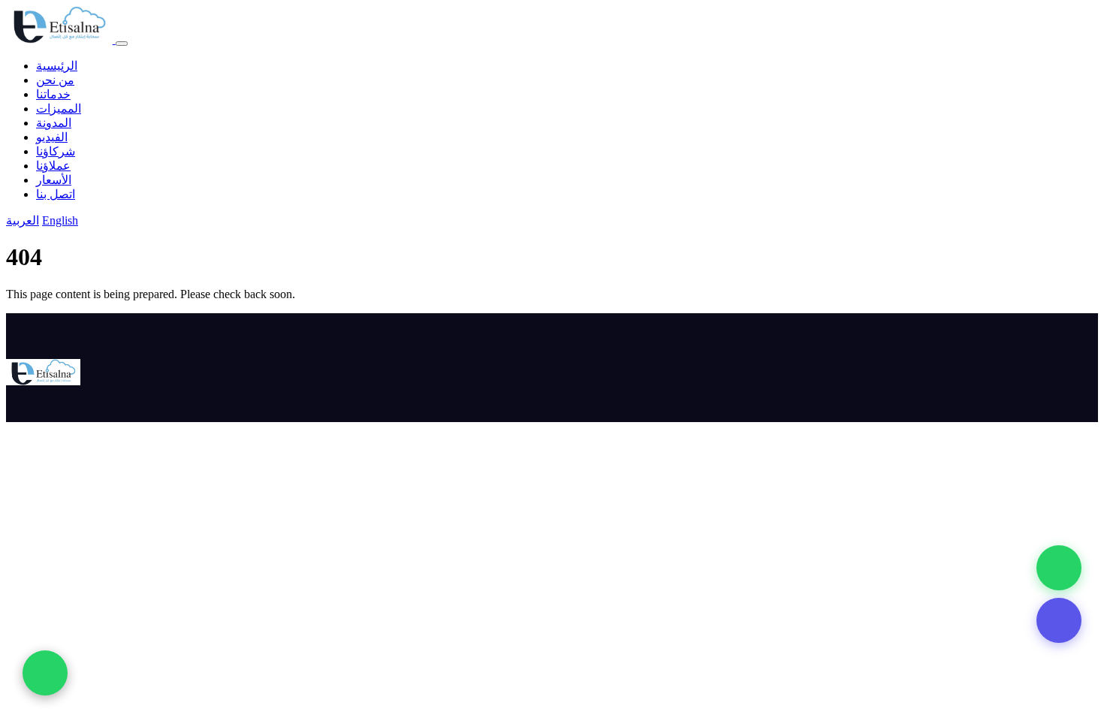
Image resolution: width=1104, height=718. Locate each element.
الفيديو (52, 137)
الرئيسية (56, 65)
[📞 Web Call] (1058, 567)
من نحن (55, 80)
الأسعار (53, 179)
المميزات (58, 108)
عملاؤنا (53, 165)
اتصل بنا (55, 194)
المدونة (53, 122)
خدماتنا (53, 94)
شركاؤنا (55, 151)
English (60, 220)
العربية (22, 220)
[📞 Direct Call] (1058, 620)
